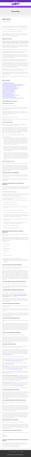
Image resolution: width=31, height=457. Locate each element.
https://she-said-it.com (10, 29)
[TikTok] (18, 452)
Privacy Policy (15, 454)
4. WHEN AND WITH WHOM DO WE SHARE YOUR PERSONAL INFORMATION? (12, 85)
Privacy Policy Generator (16, 446)
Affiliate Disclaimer (21, 454)
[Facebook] (9, 452)
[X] (20, 452)
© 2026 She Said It (10, 454)
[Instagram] (11, 452)
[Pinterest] (15, 452)
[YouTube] (22, 452)
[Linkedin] (13, 452)
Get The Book (15, 1)
